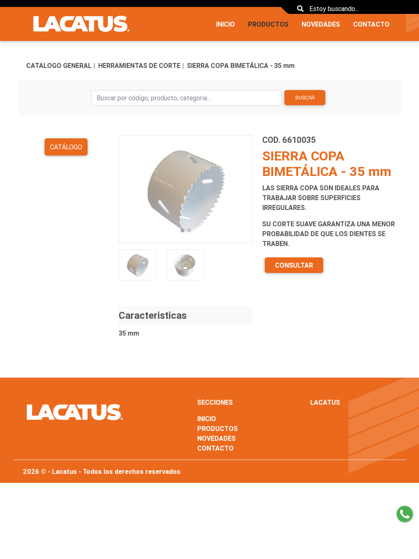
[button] (129, 189)
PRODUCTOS (268, 24)
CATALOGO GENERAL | (60, 65)
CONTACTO (371, 24)
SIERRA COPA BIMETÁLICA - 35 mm (241, 65)
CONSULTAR (294, 265)
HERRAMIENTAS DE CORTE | (141, 65)
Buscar (305, 97)
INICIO (225, 24)
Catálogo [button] (66, 147)
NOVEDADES (321, 24)
